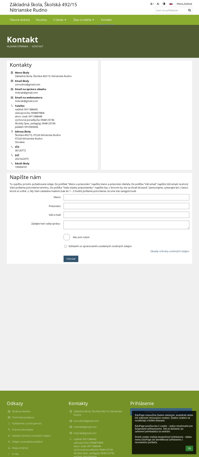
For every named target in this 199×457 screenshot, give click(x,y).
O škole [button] (58, 19)
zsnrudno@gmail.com (27, 84)
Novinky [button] (41, 19)
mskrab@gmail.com (26, 92)
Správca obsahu (21, 411)
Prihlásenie (184, 4)
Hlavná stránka (17, 46)
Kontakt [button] (106, 19)
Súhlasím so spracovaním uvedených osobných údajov (100, 246)
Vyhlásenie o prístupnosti (26, 423)
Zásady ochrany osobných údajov (169, 251)
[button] (164, 3)
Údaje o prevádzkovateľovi (27, 441)
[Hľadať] (189, 10)
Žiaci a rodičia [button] (82, 19)
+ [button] (153, 3)
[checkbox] (67, 237)
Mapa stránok (20, 448)
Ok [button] (189, 448)
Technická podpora (23, 417)
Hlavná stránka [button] (20, 19)
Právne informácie (22, 429)
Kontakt (37, 46)
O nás (15, 454)
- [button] (159, 3)
